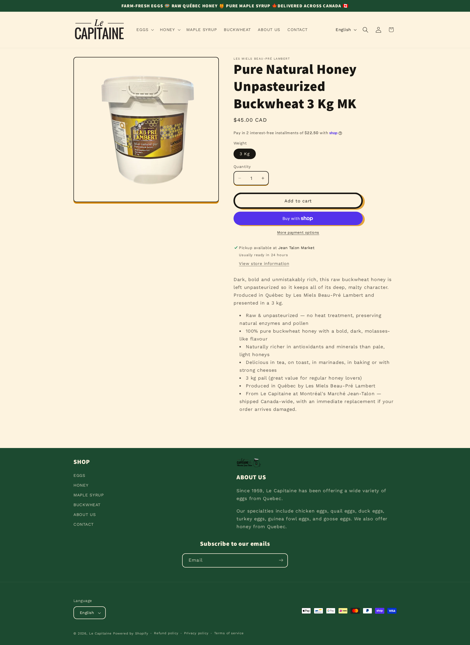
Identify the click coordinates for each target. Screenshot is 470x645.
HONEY (81, 485)
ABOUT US (84, 514)
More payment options (298, 232)
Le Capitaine (100, 633)
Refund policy (166, 633)
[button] (144, 30)
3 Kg (245, 153)
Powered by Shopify (130, 633)
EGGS (79, 475)
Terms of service (229, 633)
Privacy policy (196, 633)
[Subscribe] (280, 560)
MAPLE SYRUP (88, 494)
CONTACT (83, 524)
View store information (264, 263)
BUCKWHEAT (86, 504)
